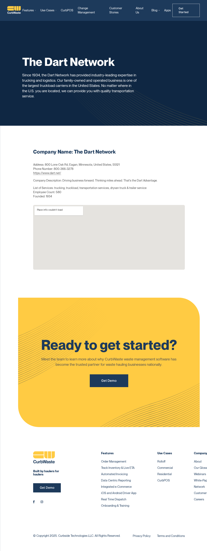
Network (199, 486)
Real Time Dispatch (113, 499)
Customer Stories (115, 10)
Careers (199, 499)
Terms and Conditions (171, 536)
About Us (139, 10)
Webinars (200, 474)
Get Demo (109, 381)
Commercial (165, 467)
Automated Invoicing (114, 474)
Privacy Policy (142, 536)
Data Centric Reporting (116, 480)
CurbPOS (67, 10)
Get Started (184, 10)
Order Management (113, 461)
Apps (167, 10)
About (198, 461)
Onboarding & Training (115, 505)
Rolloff (161, 461)
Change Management (86, 10)
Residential (164, 474)
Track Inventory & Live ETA (118, 467)
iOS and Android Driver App (118, 493)
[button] (29, 10)
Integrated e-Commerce (116, 486)
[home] (14, 10)
